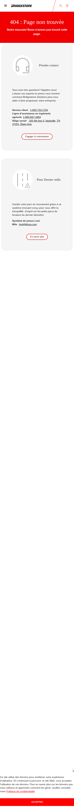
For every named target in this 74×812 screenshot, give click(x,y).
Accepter (37, 802)
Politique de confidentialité (20, 791)
